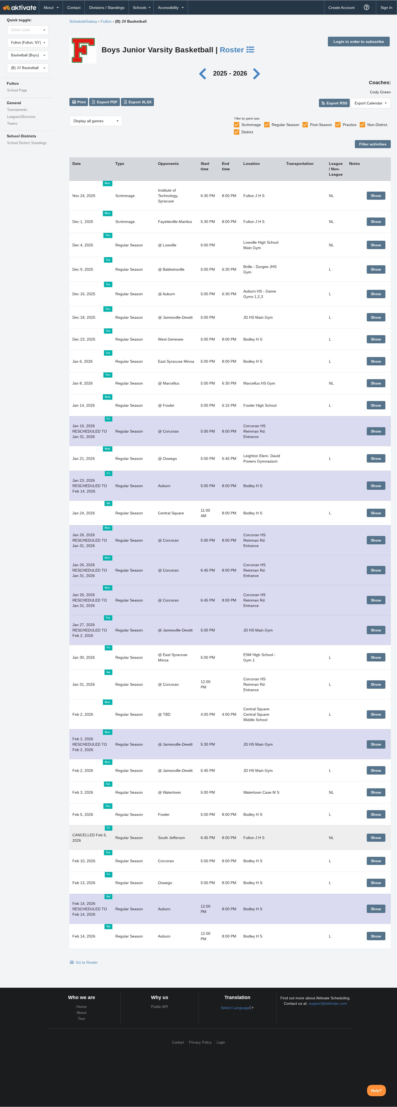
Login (221, 1042)
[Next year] (257, 73)
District (247, 132)
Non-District (377, 125)
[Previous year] (204, 73)
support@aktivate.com (328, 1003)
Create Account (341, 7)
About (81, 1012)
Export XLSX (139, 102)
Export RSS (336, 103)
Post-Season (321, 125)
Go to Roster (86, 962)
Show (376, 195)
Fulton (106, 21)
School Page (17, 90)
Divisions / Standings (107, 7)
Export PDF (107, 102)
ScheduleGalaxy (83, 21)
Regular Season (285, 125)
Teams (12, 123)
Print (81, 102)
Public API (159, 1006)
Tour (81, 1018)
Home (81, 1006)
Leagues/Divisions (21, 117)
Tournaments (17, 110)
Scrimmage (251, 125)
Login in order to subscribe (359, 41)
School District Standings (27, 143)
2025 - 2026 (230, 73)
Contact (73, 7)
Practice (349, 125)
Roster (233, 50)
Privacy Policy (200, 1042)
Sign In (386, 7)
